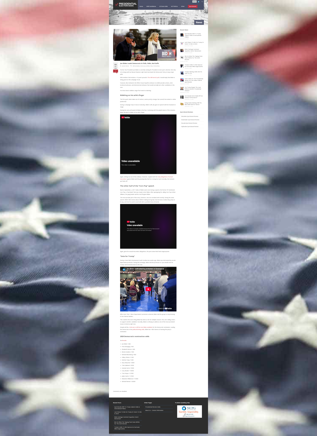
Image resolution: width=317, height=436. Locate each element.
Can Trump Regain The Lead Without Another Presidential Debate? (193, 88)
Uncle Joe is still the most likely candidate (140, 327)
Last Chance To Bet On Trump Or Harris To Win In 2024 (194, 43)
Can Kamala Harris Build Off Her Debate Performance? (194, 96)
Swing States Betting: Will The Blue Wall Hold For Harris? (193, 103)
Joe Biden (148, 66)
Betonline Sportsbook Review (189, 116)
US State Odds (163, 6)
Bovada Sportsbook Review (189, 123)
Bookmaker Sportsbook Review (190, 119)
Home (141, 6)
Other (183, 6)
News (194, 1)
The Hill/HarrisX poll (153, 77)
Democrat (142, 66)
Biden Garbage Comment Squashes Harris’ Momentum (193, 50)
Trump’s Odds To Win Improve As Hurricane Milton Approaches (194, 65)
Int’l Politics (174, 6)
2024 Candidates (136, 66)
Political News (156, 66)
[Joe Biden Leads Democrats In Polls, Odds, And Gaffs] (144, 45)
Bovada (124, 340)
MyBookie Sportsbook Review (189, 126)
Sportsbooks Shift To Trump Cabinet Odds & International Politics (193, 35)
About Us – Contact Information (154, 410)
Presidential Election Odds (152, 407)
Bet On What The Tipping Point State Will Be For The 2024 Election (193, 57)
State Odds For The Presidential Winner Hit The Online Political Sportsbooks (194, 80)
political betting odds (138, 329)
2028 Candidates (151, 6)
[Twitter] (198, 1)
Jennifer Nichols (125, 66)
